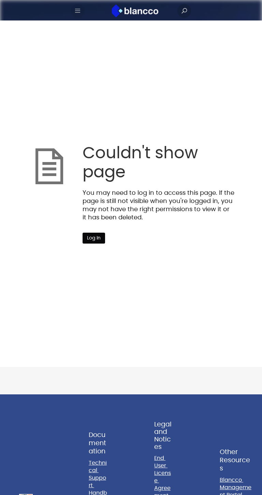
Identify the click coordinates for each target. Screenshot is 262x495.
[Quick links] (135, 11)
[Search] (184, 11)
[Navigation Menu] (78, 11)
